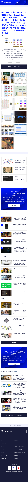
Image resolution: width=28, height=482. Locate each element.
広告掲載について (17, 455)
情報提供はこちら (17, 458)
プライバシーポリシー (18, 443)
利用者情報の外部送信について (20, 446)
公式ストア (3, 458)
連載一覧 (14, 342)
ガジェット (3, 446)
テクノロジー (4, 443)
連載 (2, 440)
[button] (2, 50)
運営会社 (16, 440)
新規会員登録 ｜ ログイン (25, 2)
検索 (17, 2)
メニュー (21, 2)
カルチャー (3, 452)
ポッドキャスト (4, 455)
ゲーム (2, 449)
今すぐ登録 (14, 205)
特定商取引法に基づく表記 (19, 452)
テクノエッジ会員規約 (18, 449)
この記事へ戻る (14, 66)
